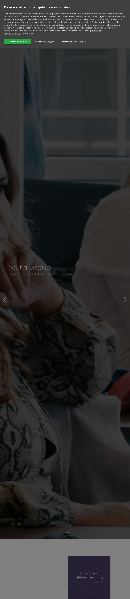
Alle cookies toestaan (17, 41)
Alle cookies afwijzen (44, 42)
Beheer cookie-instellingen (74, 42)
